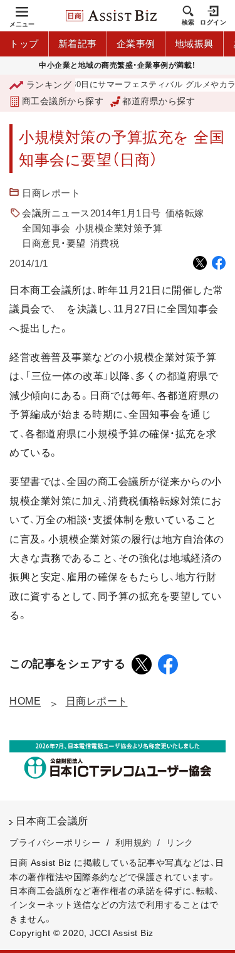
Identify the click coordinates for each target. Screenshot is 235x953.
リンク (180, 843)
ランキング (48, 85)
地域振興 (194, 43)
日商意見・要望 (54, 243)
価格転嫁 (184, 213)
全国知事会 (46, 228)
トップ (24, 43)
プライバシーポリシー (54, 843)
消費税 (105, 243)
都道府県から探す (158, 101)
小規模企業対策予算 (119, 228)
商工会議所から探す (62, 101)
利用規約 (133, 843)
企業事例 (136, 43)
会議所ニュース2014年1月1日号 (91, 213)
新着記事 (77, 43)
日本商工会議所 (52, 821)
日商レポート (51, 193)
